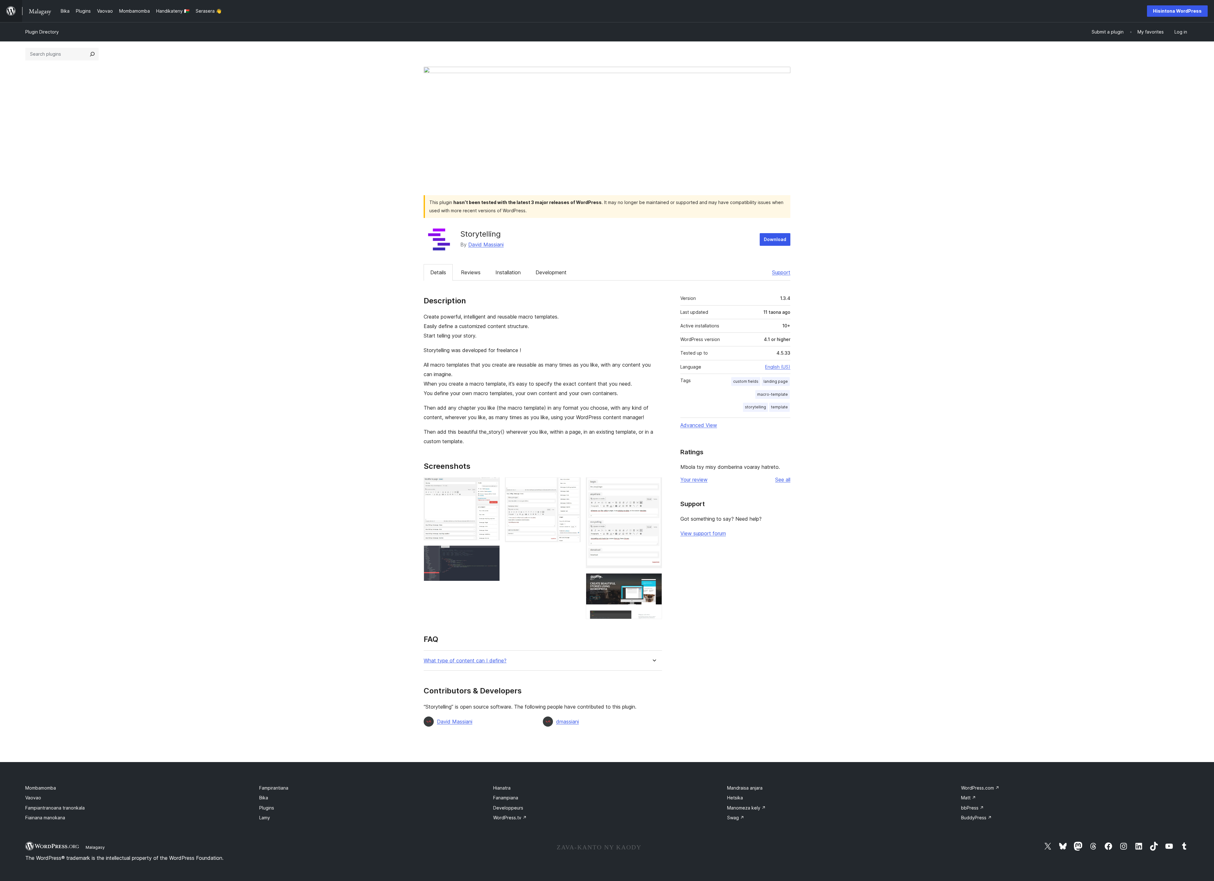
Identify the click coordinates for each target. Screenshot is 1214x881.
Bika (263, 797)
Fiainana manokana (45, 817)
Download (775, 239)
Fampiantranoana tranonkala (55, 807)
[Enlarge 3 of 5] (572, 486)
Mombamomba (40, 788)
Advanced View (698, 425)
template (779, 407)
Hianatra (502, 788)
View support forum (703, 533)
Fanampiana (505, 797)
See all (782, 479)
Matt (968, 797)
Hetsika (735, 797)
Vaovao (33, 797)
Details (438, 272)
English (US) (777, 366)
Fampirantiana (273, 788)
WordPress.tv (510, 817)
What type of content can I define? (465, 661)
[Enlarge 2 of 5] (491, 554)
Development (551, 272)
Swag (735, 817)
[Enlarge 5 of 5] (653, 582)
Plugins (266, 807)
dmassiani (567, 721)
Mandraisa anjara (745, 788)
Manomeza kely (746, 807)
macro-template (772, 394)
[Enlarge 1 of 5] (491, 486)
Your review (694, 479)
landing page (775, 381)
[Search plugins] (92, 54)
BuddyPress (976, 817)
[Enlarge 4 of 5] (653, 486)
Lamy (264, 817)
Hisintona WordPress (1177, 11)
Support (781, 272)
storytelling (755, 407)
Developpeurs (508, 807)
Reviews (471, 272)
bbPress (972, 807)
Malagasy (95, 847)
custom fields (745, 381)
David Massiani (486, 244)
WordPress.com (980, 788)
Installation (508, 272)
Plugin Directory (42, 31)
